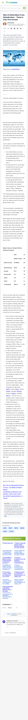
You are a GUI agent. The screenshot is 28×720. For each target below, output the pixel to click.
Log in (8, 614)
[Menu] (2, 2)
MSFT (8, 389)
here (5, 516)
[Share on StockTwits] (11, 28)
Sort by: (4, 607)
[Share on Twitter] (8, 28)
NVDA (8, 391)
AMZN (13, 393)
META (8, 395)
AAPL (17, 389)
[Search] (24, 8)
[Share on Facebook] (17, 28)
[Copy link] (4, 31)
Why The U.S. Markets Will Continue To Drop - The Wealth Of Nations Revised (13, 487)
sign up (14, 614)
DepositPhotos (15, 69)
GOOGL (19, 391)
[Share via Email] (20, 28)
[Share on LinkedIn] (14, 28)
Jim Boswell (10, 22)
